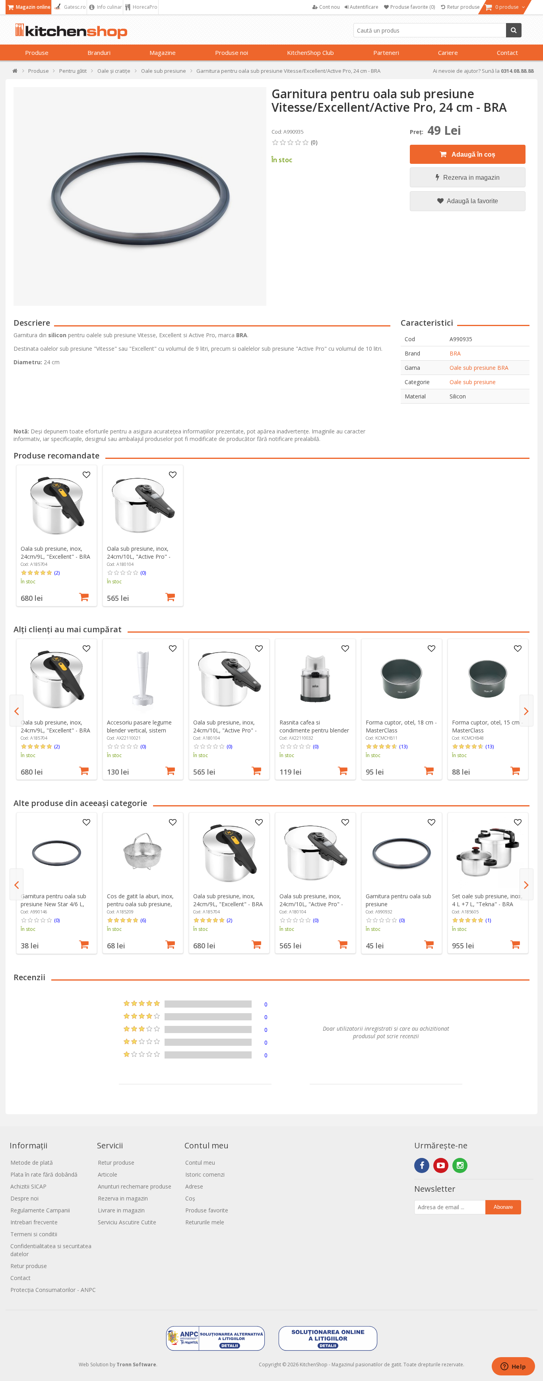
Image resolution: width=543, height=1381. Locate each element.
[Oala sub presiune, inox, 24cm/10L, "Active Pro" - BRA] (142, 505)
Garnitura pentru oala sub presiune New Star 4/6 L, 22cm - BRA (53, 904)
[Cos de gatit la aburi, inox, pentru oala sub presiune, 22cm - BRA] (142, 852)
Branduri (99, 52)
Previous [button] (16, 710)
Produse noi (231, 52)
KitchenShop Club (310, 52)
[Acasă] (15, 72)
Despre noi (24, 1198)
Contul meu (200, 1162)
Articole (107, 1174)
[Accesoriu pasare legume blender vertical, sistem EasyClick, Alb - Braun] (142, 679)
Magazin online (32, 7)
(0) (143, 572)
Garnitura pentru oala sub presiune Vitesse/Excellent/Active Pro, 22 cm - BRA (398, 908)
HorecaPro (144, 7)
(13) (403, 746)
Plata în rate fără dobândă (44, 1174)
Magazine (162, 52)
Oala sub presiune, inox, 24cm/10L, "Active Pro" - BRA (139, 556)
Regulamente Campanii (40, 1210)
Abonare (503, 1207)
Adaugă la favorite (472, 201)
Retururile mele (204, 1222)
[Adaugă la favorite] (86, 475)
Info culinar (109, 7)
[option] (57, 535)
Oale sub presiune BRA (479, 367)
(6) (143, 920)
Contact (507, 52)
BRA (455, 353)
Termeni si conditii (33, 1234)
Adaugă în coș (472, 154)
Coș (190, 1198)
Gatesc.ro (74, 7)
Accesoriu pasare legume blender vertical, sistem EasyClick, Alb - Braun (139, 730)
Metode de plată (31, 1162)
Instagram (459, 1165)
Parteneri (386, 52)
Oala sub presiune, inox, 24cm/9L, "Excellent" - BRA (55, 552)
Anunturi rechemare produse (134, 1186)
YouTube (440, 1165)
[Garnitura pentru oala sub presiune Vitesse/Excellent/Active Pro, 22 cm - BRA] (401, 852)
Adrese (194, 1186)
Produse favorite (206, 1210)
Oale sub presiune (473, 382)
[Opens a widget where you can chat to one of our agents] (513, 1367)
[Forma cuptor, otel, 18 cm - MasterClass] (401, 679)
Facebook (421, 1165)
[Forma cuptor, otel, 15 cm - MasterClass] (488, 679)
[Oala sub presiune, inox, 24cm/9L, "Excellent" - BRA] (56, 505)
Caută (514, 30)
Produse (36, 52)
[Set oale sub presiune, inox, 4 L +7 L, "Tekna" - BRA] (488, 852)
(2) (57, 572)
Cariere (448, 52)
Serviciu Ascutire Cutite (127, 1222)
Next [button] (526, 710)
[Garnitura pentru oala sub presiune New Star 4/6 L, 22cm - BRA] (56, 852)
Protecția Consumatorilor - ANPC (53, 1290)
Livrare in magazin (121, 1210)
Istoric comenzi (205, 1174)
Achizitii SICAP (28, 1186)
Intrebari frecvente (34, 1222)
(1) (488, 920)
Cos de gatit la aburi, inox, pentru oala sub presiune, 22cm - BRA (140, 904)
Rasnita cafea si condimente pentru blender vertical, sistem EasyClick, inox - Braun (314, 734)
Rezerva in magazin (471, 177)
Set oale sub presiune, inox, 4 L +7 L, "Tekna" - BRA (487, 900)
